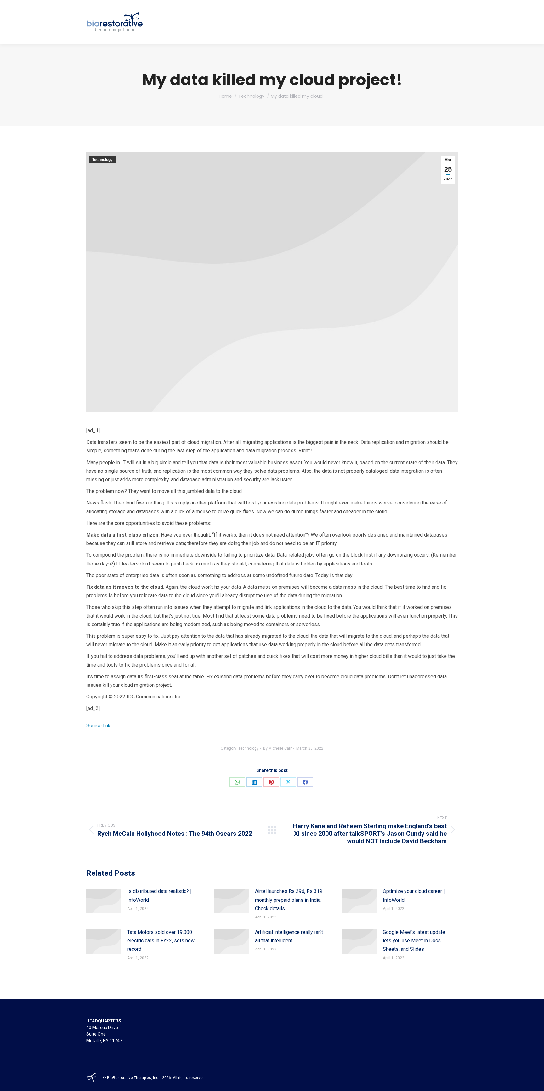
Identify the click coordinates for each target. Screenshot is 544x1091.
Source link (98, 726)
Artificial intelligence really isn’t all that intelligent (289, 936)
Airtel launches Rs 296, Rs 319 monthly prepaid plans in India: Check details (288, 899)
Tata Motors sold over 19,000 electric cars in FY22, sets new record (161, 940)
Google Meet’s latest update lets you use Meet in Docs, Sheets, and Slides (414, 940)
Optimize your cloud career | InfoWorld (414, 895)
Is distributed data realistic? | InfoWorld (159, 895)
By (277, 748)
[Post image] (103, 901)
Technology (102, 159)
